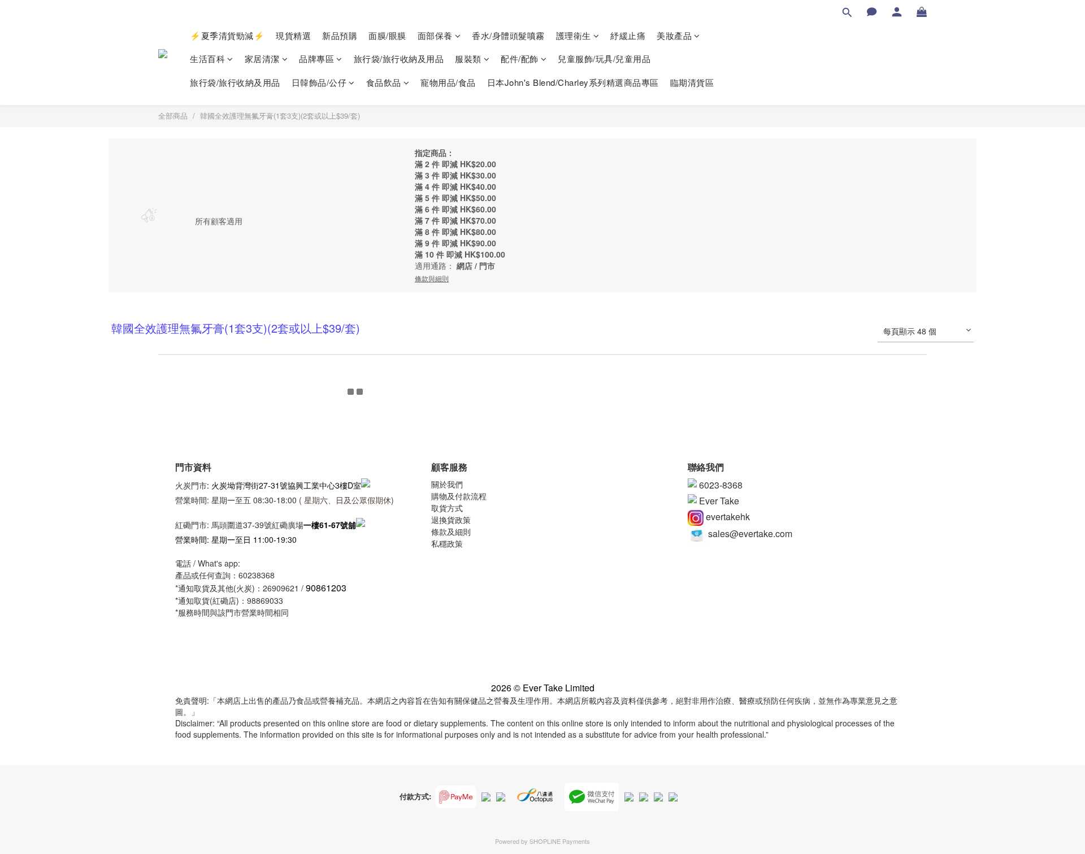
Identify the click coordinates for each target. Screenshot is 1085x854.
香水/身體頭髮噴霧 (508, 35)
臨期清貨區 (692, 82)
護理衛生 (573, 35)
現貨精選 (293, 35)
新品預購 (339, 35)
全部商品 (173, 115)
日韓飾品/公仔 (319, 82)
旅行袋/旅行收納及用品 (399, 58)
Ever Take (718, 500)
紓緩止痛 (627, 35)
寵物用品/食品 (448, 82)
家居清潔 (262, 58)
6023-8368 (720, 484)
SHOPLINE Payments (560, 841)
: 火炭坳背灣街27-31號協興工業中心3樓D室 (284, 484)
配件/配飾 (520, 58)
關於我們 (447, 484)
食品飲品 (383, 82)
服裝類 (468, 58)
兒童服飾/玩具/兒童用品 (604, 58)
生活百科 (207, 58)
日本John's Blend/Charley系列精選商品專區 (573, 82)
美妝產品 (674, 35)
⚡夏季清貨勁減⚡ (227, 35)
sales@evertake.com (749, 533)
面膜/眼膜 (387, 35)
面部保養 (435, 35)
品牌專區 (316, 58)
